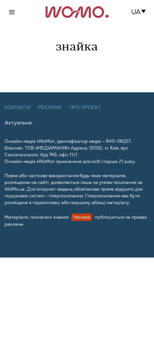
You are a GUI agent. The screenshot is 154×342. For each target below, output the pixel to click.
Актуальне (18, 122)
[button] (140, 12)
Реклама (50, 107)
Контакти (17, 107)
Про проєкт (85, 107)
